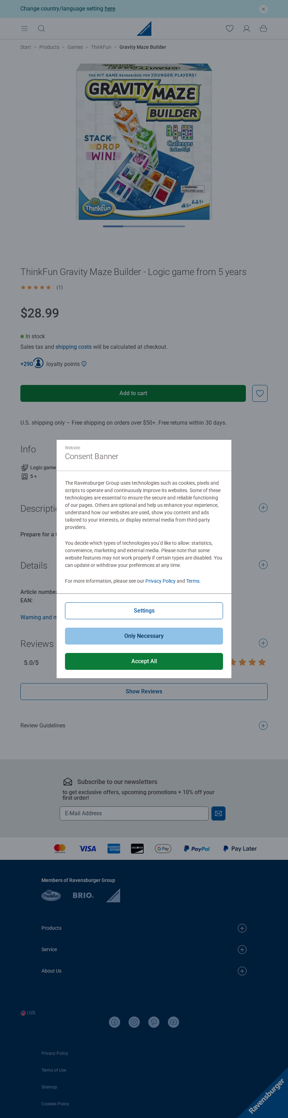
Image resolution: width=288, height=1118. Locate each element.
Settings (144, 610)
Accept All (144, 661)
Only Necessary (144, 636)
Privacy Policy (160, 581)
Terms (192, 581)
